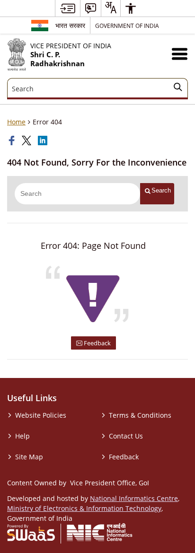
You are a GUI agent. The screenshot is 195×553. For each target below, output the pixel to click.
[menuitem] (67, 8)
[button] (179, 53)
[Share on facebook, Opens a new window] (12, 140)
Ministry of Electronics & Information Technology (84, 508)
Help (22, 435)
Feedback (96, 343)
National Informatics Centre (134, 498)
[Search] (178, 88)
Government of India (127, 25)
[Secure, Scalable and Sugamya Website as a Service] (31, 532)
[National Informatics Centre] (100, 532)
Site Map (29, 456)
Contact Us (126, 435)
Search (161, 190)
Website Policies (40, 415)
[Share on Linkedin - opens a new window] (43, 140)
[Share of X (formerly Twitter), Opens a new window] (27, 140)
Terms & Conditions (140, 415)
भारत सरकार (70, 25)
